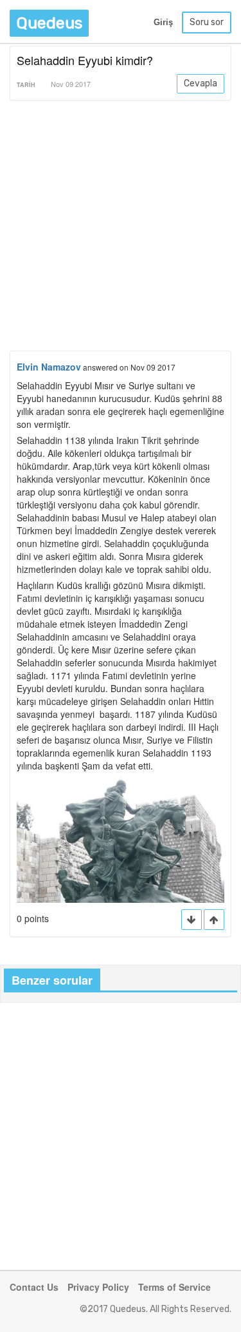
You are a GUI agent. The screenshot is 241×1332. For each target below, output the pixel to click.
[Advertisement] (120, 228)
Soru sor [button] (207, 22)
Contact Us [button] (34, 1286)
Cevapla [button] (200, 83)
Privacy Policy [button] (98, 1286)
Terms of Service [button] (174, 1286)
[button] (214, 920)
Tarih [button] (26, 85)
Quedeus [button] (49, 23)
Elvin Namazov (49, 366)
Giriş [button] (163, 22)
